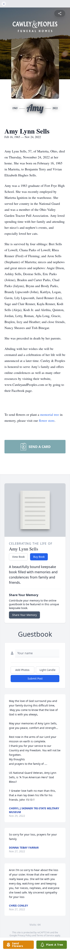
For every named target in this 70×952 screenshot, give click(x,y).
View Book (18, 556)
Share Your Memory (24, 615)
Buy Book (39, 556)
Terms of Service (45, 935)
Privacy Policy (25, 935)
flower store (47, 420)
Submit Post (35, 678)
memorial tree (49, 414)
